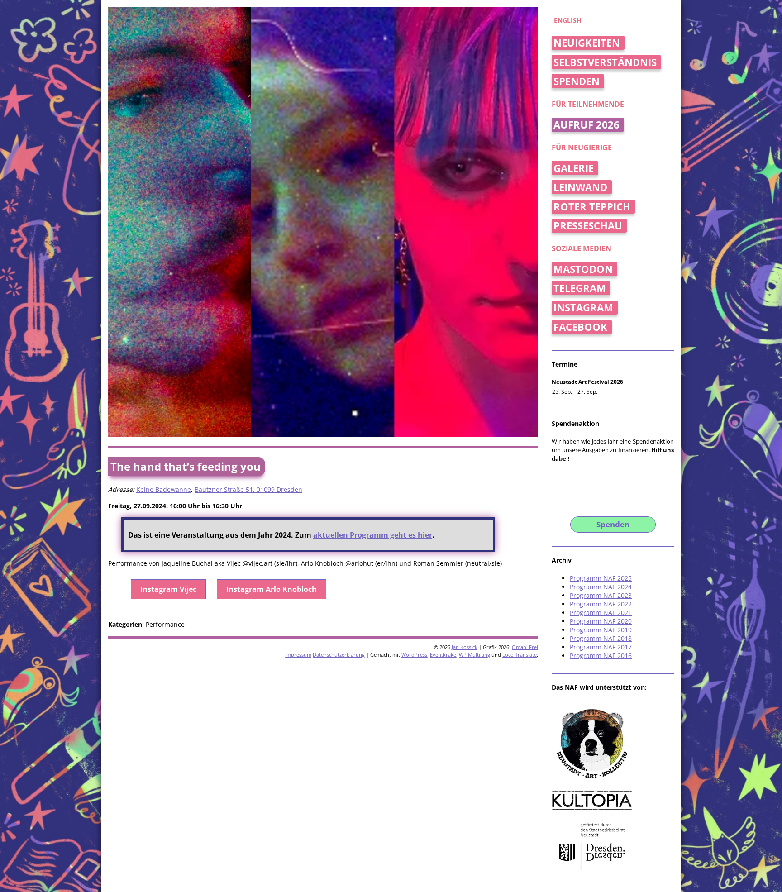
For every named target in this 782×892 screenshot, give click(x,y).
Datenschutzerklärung (339, 654)
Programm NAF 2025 (601, 578)
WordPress (414, 654)
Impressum (298, 654)
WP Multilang (474, 654)
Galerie (573, 168)
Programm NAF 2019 (601, 629)
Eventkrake (443, 654)
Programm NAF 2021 (601, 612)
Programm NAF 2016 (601, 655)
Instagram (583, 308)
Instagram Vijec (168, 589)
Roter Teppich (591, 207)
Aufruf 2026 (586, 125)
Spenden (576, 81)
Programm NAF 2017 (601, 647)
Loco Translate (519, 654)
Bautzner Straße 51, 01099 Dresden (248, 489)
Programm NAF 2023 (601, 595)
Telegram (579, 288)
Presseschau (587, 226)
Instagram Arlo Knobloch (271, 589)
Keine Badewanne (163, 489)
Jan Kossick (464, 647)
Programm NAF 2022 (601, 604)
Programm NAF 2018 (601, 638)
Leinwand (580, 187)
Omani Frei (525, 647)
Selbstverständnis (605, 62)
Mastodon (583, 269)
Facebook (580, 327)
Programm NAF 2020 (601, 621)
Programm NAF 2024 (601, 586)
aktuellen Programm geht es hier (372, 535)
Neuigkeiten (586, 43)
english (568, 20)
